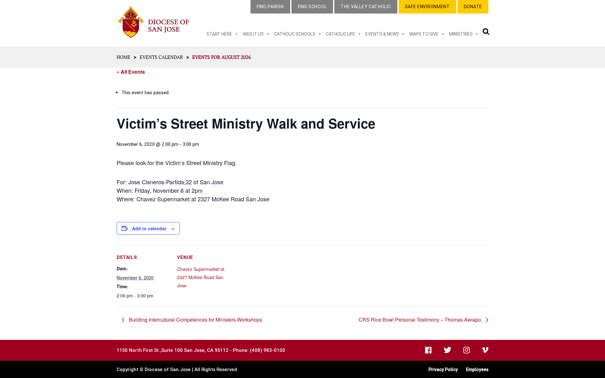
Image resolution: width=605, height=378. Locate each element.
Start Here (219, 34)
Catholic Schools (294, 34)
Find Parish (270, 6)
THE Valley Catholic (366, 6)
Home (123, 57)
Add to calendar (149, 228)
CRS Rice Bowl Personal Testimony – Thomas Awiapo (420, 319)
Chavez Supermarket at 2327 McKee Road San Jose (200, 277)
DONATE (473, 6)
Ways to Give (424, 34)
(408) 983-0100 (267, 350)
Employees (477, 369)
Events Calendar (161, 57)
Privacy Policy (443, 369)
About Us (253, 34)
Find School (312, 6)
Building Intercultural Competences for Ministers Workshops (195, 319)
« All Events (131, 71)
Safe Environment (427, 6)
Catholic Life (340, 34)
